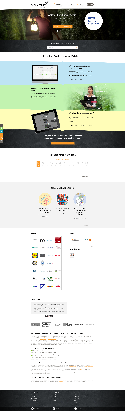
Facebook (36, 408)
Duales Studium (56, 398)
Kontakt (75, 404)
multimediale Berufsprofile (44, 103)
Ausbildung (55, 394)
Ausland (54, 400)
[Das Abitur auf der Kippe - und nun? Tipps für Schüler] (35, 324)
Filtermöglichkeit (83, 125)
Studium (54, 396)
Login (90, 4)
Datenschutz (76, 396)
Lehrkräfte (33, 396)
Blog (67, 380)
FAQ (75, 394)
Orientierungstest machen (62, 26)
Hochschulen (33, 400)
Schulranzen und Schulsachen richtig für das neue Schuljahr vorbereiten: (80, 212)
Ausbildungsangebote (52, 339)
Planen (69, 5)
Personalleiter (34, 398)
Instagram (80, 408)
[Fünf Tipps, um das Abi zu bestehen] (67, 324)
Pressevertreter (34, 394)
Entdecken (57, 5)
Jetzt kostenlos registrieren (62, 143)
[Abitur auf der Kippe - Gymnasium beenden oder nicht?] (89, 324)
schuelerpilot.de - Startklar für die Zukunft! (40, 4)
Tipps (80, 5)
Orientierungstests (48, 337)
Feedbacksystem (73, 125)
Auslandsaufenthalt (72, 366)
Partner (75, 402)
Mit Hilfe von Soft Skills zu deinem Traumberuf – (45, 210)
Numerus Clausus (86, 368)
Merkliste (91, 125)
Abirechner (82, 79)
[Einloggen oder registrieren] (1, 125)
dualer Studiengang (89, 366)
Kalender (61, 381)
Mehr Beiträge (85, 225)
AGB (75, 400)
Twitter (57, 408)
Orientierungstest (73, 79)
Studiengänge (43, 339)
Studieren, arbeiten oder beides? (62, 209)
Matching (34, 103)
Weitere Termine (85, 176)
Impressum (76, 398)
